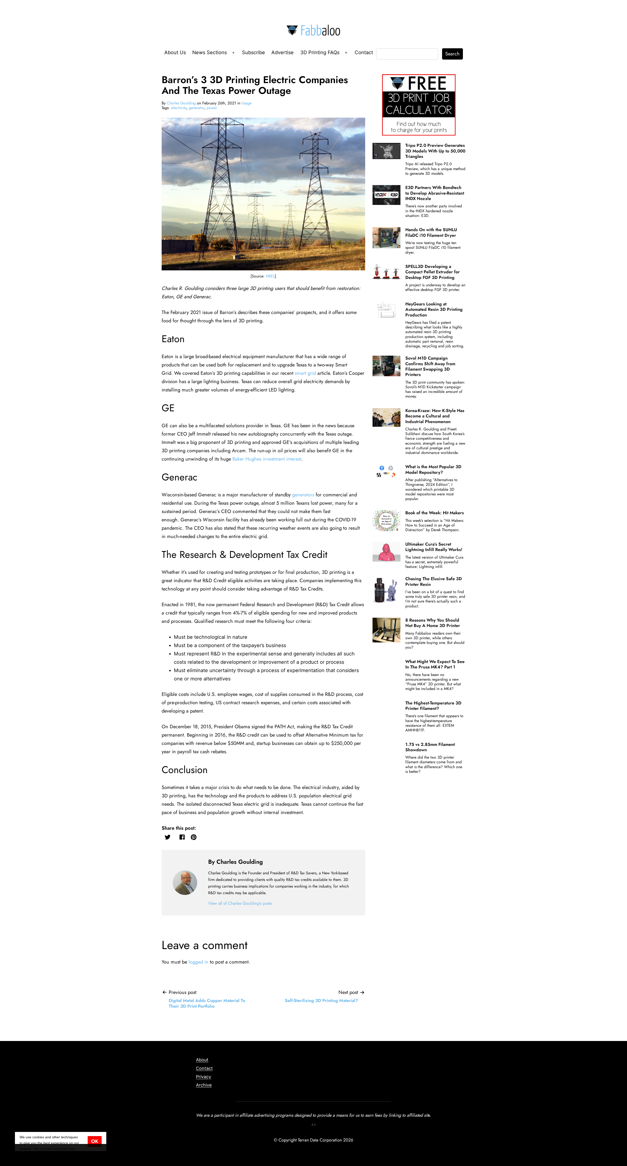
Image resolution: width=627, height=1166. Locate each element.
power (212, 108)
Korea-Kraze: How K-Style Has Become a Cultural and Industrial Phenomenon (434, 416)
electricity (178, 108)
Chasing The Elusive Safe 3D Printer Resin (433, 581)
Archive (204, 1085)
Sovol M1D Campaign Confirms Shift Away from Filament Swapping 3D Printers (430, 366)
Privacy (203, 1076)
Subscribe (253, 52)
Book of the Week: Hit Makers (434, 513)
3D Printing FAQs (319, 52)
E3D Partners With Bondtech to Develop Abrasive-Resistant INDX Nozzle (434, 193)
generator (196, 108)
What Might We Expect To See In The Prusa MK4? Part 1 (435, 664)
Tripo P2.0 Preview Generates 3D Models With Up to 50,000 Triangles (435, 151)
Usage (246, 103)
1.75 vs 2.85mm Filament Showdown (430, 747)
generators (303, 494)
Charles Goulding (181, 103)
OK (94, 1141)
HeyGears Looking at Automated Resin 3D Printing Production (434, 309)
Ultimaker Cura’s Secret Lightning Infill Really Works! (433, 547)
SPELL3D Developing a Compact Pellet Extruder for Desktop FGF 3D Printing (432, 272)
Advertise (282, 52)
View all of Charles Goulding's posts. (240, 903)
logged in (198, 961)
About (202, 1059)
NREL (270, 276)
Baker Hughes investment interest (266, 459)
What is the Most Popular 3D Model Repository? (433, 469)
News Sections (209, 52)
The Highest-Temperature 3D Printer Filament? (433, 706)
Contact (364, 52)
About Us (175, 52)
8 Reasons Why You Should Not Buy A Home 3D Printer (432, 623)
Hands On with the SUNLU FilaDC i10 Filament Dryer (431, 232)
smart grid (305, 373)
